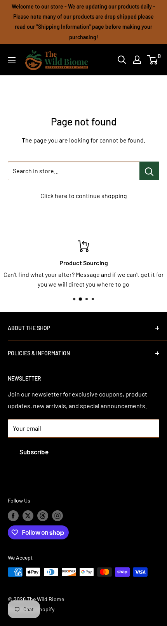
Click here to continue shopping (83, 195)
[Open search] (122, 60)
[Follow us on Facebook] (13, 515)
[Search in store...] (149, 171)
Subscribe (34, 452)
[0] (153, 59)
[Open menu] (12, 60)
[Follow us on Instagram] (57, 515)
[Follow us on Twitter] (28, 515)
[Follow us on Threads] (42, 515)
